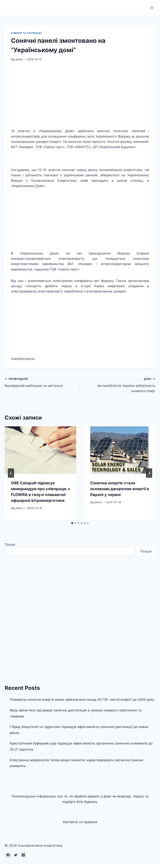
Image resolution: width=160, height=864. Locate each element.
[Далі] (149, 473)
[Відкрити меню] (151, 8)
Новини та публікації (26, 33)
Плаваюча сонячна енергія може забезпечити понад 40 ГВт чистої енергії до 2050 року (82, 700)
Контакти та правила (80, 822)
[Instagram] (23, 855)
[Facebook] (8, 855)
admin (19, 59)
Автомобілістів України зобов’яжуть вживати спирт (126, 385)
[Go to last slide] (11, 473)
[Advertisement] (80, 95)
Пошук (10, 544)
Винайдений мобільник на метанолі (34, 382)
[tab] (72, 523)
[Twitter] (15, 855)
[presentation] (40, 450)
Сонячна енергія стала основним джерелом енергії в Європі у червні (119, 489)
